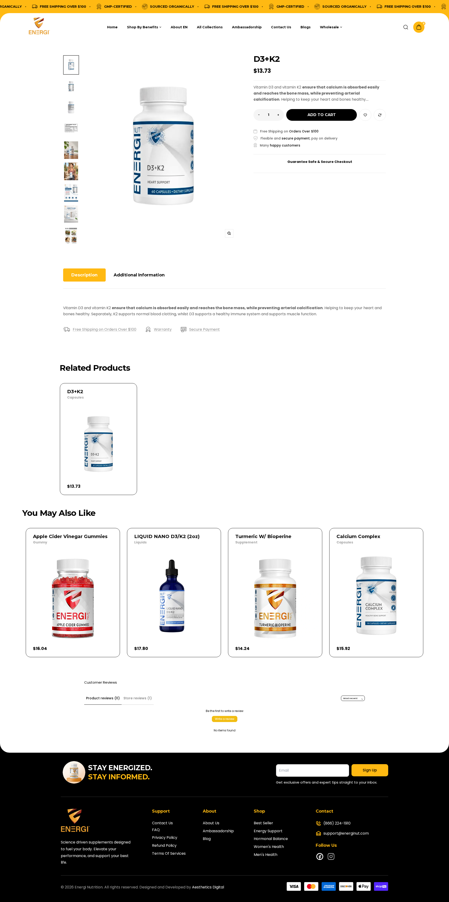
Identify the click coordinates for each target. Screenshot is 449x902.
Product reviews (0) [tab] (103, 698)
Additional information (139, 275)
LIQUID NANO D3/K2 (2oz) (167, 536)
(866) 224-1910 (337, 823)
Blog (207, 838)
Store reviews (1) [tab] (137, 698)
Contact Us (162, 823)
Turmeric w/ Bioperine (263, 536)
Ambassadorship (218, 831)
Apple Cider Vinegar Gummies (70, 536)
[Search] (406, 27)
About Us (211, 823)
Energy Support (268, 831)
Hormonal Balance (271, 838)
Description (84, 275)
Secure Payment (204, 329)
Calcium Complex (358, 536)
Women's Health (269, 846)
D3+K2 (75, 391)
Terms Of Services (169, 853)
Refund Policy (164, 845)
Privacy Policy (164, 837)
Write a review (224, 719)
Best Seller (263, 823)
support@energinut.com (346, 833)
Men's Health (265, 854)
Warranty (163, 329)
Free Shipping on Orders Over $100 (104, 329)
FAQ (156, 829)
